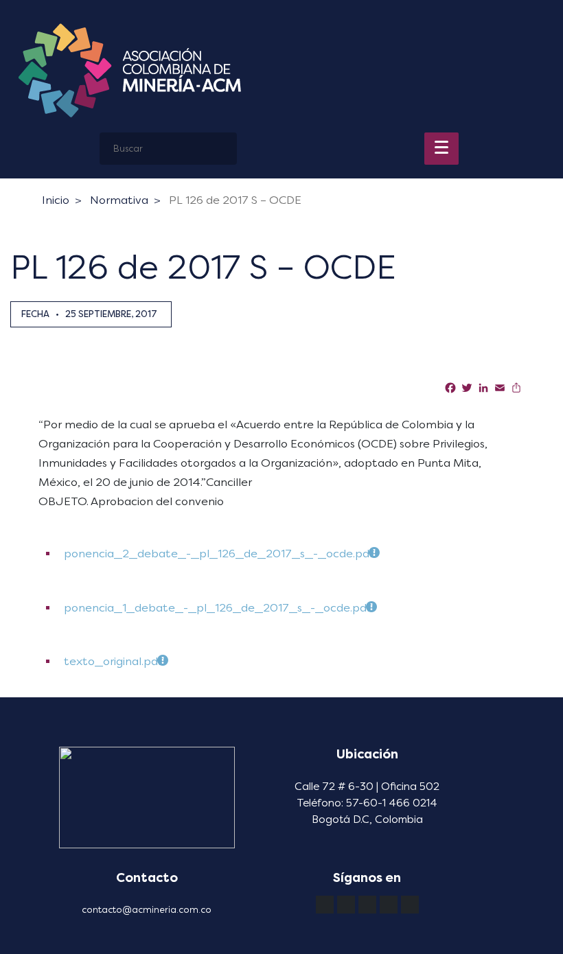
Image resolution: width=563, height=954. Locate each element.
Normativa (119, 200)
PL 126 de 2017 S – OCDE (235, 200)
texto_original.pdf (112, 661)
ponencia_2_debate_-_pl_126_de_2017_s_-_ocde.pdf (218, 553)
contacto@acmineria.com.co (146, 910)
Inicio (55, 200)
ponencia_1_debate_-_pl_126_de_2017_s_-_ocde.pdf (217, 607)
